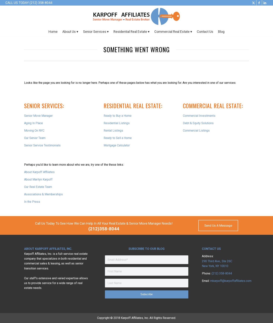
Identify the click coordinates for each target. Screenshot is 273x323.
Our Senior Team (35, 138)
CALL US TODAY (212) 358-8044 (28, 3)
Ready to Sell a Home (118, 138)
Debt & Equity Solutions (198, 123)
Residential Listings (117, 123)
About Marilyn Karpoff (38, 179)
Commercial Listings (196, 130)
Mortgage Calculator (117, 145)
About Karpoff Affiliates (39, 172)
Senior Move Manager (38, 115)
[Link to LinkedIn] (265, 3)
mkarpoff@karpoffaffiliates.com (230, 281)
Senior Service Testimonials (42, 145)
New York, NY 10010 (215, 266)
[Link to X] (253, 3)
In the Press (32, 201)
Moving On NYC (34, 130)
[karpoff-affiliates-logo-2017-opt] (136, 16)
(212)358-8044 (103, 228)
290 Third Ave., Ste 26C (217, 261)
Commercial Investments (199, 115)
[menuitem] (53, 31)
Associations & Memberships (43, 194)
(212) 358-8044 (222, 273)
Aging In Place (33, 123)
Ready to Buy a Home (117, 115)
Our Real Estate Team (38, 187)
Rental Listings (113, 130)
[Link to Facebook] (259, 3)
